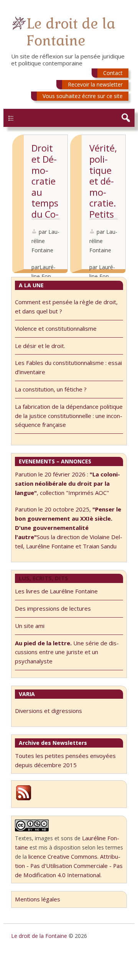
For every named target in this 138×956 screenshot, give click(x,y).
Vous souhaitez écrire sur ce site (83, 96)
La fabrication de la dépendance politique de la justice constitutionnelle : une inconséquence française (69, 416)
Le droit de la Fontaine (70, 32)
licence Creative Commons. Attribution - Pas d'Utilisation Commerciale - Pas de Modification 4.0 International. (69, 866)
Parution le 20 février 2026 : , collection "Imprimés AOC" (67, 483)
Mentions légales (37, 899)
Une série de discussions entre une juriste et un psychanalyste (67, 652)
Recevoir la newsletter (95, 84)
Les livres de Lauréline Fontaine (56, 591)
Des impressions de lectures (53, 608)
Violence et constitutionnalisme (56, 328)
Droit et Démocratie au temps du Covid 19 (45, 186)
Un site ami (29, 626)
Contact (113, 73)
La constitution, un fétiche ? (51, 389)
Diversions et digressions (48, 711)
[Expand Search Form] (126, 118)
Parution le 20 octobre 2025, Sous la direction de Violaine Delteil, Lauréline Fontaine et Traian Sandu (68, 527)
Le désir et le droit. (40, 346)
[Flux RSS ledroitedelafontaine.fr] (23, 799)
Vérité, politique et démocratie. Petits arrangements (103, 197)
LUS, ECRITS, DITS (43, 578)
